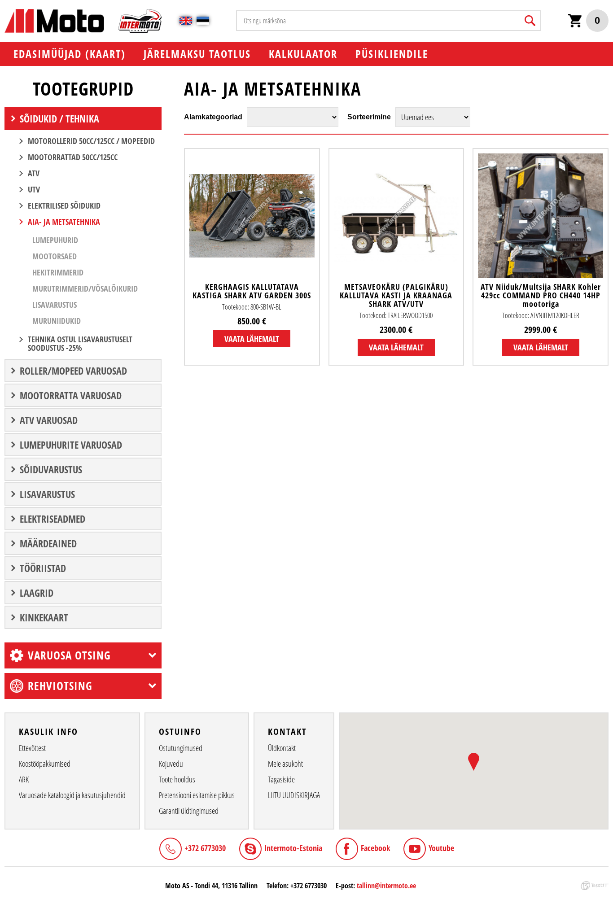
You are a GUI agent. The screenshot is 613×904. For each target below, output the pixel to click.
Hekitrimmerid (57, 272)
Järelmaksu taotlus (197, 53)
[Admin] (2, 5)
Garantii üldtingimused (189, 810)
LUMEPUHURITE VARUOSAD (71, 444)
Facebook (375, 848)
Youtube (441, 848)
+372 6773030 (205, 848)
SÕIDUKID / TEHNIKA (59, 118)
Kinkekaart (44, 617)
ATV (33, 173)
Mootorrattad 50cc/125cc (73, 157)
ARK (24, 779)
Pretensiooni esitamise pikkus (197, 794)
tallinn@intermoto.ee (386, 886)
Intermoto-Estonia (293, 848)
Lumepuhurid (55, 240)
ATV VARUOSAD (49, 420)
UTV (34, 189)
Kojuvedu (171, 763)
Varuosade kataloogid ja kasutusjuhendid (72, 794)
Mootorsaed (54, 256)
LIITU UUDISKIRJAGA (294, 794)
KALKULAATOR (303, 53)
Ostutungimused (180, 747)
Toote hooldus (177, 779)
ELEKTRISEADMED (52, 518)
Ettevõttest (32, 747)
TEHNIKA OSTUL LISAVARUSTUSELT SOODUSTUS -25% (80, 343)
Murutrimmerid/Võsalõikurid (85, 288)
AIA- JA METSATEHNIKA (64, 221)
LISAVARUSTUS (47, 494)
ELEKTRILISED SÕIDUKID (64, 205)
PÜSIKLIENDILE (391, 53)
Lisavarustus (54, 304)
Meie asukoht (285, 763)
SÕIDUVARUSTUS (51, 469)
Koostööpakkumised (44, 763)
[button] (473, 762)
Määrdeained (48, 543)
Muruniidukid (56, 320)
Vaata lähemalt (251, 338)
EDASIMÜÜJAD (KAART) (69, 53)
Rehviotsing (60, 685)
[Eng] (186, 21)
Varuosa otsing (69, 655)
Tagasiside (281, 779)
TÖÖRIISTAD (43, 568)
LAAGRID (36, 592)
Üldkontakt (282, 747)
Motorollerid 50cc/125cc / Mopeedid (91, 140)
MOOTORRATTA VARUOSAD (71, 395)
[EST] (203, 21)
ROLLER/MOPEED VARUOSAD (73, 370)
